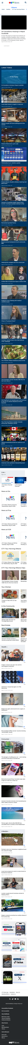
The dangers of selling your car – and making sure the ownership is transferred (13, 757)
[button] (14, 79)
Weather (8, 9)
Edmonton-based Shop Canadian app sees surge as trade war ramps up (13, 779)
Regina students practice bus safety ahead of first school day (13, 916)
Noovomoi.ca (4, 1036)
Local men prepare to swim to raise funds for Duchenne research (13, 872)
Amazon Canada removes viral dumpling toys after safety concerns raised (13, 801)
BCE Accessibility (5, 1010)
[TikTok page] (12, 999)
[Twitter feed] (10, 999)
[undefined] (10, 500)
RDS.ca (3, 1037)
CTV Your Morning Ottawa (18, 9)
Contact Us (13, 994)
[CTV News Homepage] (14, 2)
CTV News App (5, 992)
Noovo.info (4, 1034)
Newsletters (12, 992)
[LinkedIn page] (18, 999)
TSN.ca (3, 1028)
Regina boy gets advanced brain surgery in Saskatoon (13, 709)
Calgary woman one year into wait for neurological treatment (11, 665)
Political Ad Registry (6, 1019)
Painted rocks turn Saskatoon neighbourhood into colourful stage (13, 850)
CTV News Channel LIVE (7, 485)
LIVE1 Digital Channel (18, 485)
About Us (18, 992)
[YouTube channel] (15, 999)
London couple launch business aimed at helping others (12, 894)
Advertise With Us (6, 994)
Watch (3, 9)
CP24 (3, 1025)
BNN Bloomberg (5, 1027)
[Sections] (2, 2)
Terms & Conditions (6, 1018)
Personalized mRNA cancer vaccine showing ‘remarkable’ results (13, 731)
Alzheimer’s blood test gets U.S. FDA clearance (11, 687)
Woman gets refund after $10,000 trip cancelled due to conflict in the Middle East (13, 823)
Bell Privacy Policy (6, 1016)
